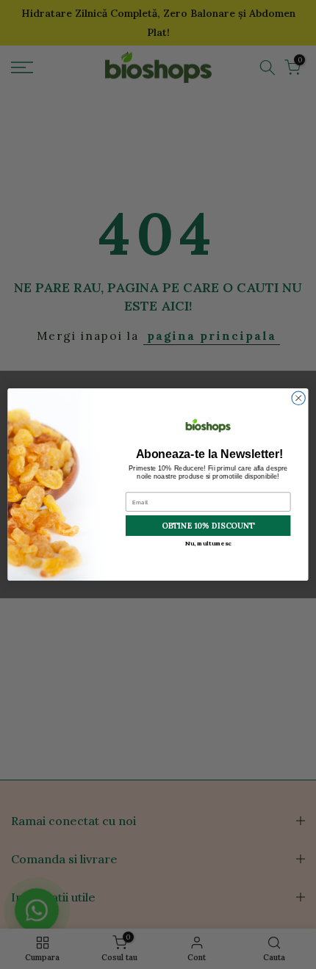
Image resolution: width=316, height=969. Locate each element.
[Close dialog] (298, 397)
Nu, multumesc (208, 543)
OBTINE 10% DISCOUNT (208, 525)
